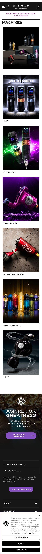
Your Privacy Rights (21, 489)
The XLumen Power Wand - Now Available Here (21, 15)
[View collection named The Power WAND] (21, 149)
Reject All (21, 543)
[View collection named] (21, 354)
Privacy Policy (31, 533)
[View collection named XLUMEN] (21, 98)
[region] (21, 533)
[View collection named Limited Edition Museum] (21, 303)
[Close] (39, 515)
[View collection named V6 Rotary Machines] (21, 200)
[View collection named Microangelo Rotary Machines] (21, 251)
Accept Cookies (21, 550)
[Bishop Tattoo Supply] (21, 7)
